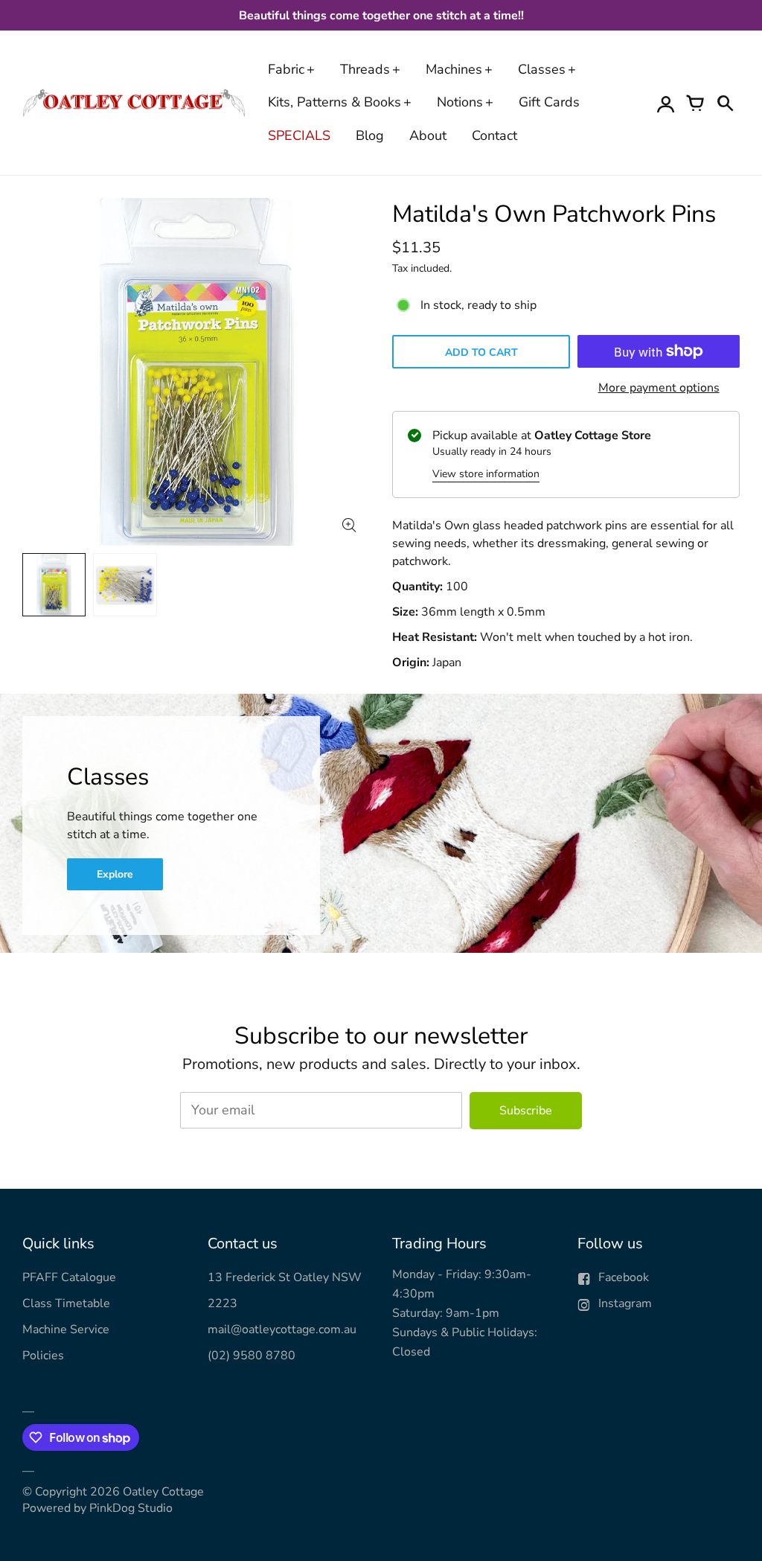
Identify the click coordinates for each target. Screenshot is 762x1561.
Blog (370, 135)
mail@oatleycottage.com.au (282, 1329)
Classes (542, 69)
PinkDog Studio (131, 1508)
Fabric (286, 69)
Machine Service (65, 1329)
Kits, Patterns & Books (334, 102)
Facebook (623, 1277)
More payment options (659, 388)
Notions (460, 102)
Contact (494, 135)
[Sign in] (665, 102)
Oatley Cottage (163, 1492)
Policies (43, 1355)
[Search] (725, 102)
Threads (365, 69)
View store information (486, 474)
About (427, 135)
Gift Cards (549, 102)
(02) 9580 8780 (251, 1355)
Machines (454, 69)
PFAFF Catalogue (69, 1277)
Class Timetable (66, 1303)
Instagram (625, 1303)
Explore (115, 874)
